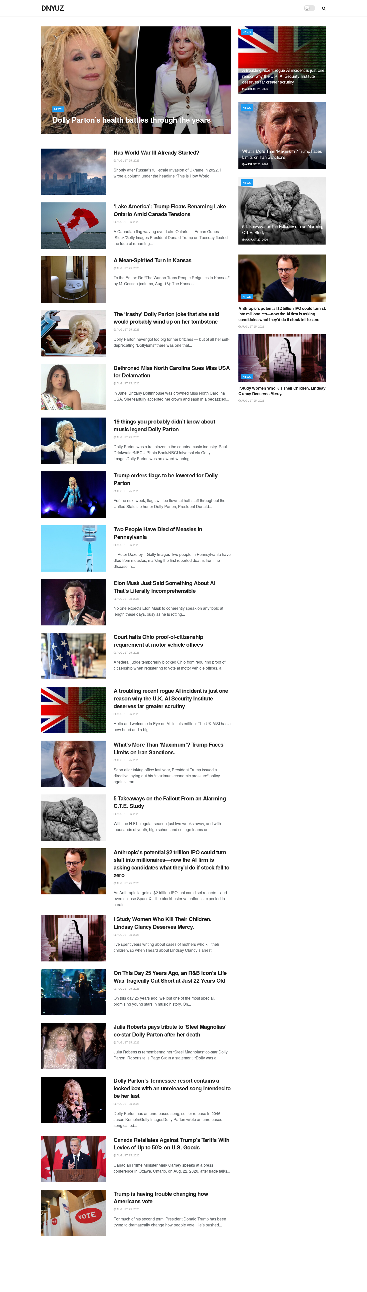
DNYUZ (52, 8)
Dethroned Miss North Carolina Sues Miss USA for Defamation (172, 371)
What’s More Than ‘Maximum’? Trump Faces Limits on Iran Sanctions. (168, 748)
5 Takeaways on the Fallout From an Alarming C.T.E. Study (170, 802)
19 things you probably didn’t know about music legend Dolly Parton (164, 425)
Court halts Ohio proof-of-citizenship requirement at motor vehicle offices (158, 640)
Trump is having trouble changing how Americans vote (161, 1197)
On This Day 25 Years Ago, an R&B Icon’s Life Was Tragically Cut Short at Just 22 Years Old (170, 976)
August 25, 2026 (66, 130)
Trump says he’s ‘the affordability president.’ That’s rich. (168, 1251)
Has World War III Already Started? (156, 152)
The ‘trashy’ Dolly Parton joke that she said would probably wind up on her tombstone (166, 318)
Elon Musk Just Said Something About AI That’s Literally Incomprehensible (164, 587)
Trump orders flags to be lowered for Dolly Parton (166, 479)
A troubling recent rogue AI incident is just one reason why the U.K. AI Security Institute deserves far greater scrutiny (171, 698)
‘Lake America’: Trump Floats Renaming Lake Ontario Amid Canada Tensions (170, 210)
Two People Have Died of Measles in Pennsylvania (158, 533)
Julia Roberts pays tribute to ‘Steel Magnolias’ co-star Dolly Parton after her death (170, 1030)
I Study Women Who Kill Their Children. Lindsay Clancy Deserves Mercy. (162, 923)
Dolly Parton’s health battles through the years (131, 119)
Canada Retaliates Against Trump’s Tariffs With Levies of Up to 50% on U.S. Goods (171, 1143)
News (58, 109)
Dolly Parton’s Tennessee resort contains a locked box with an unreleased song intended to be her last (172, 1088)
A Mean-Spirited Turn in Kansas (152, 260)
